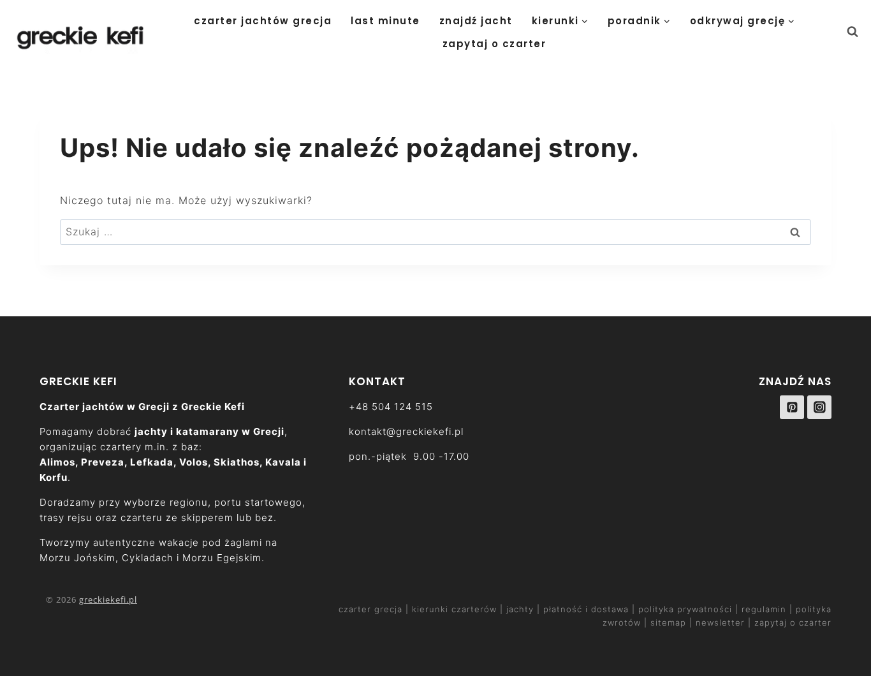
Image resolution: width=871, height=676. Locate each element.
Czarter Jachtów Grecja (263, 20)
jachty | (523, 609)
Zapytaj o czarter (494, 43)
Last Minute (385, 20)
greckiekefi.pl (108, 599)
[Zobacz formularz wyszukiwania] (859, 32)
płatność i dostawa (587, 609)
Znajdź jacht (476, 20)
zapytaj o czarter (792, 622)
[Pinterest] (792, 407)
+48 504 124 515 (391, 406)
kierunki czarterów (456, 609)
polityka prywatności (685, 609)
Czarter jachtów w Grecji (105, 406)
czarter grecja (372, 609)
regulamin (764, 609)
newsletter (720, 622)
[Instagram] (819, 407)
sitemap (668, 622)
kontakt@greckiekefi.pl (406, 431)
